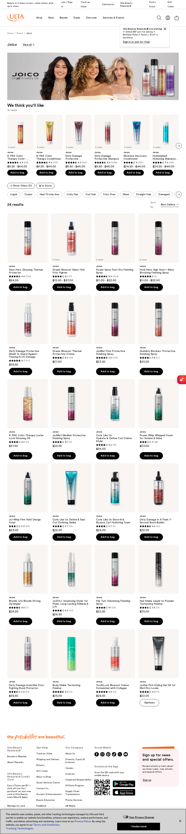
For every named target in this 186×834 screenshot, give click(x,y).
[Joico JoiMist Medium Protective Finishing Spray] (71, 413)
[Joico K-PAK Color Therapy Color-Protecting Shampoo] (20, 141)
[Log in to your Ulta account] (168, 18)
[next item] (179, 146)
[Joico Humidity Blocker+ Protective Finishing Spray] (158, 329)
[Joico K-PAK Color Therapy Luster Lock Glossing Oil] (27, 413)
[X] (164, 28)
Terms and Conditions (46, 825)
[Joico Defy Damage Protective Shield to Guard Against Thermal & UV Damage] (27, 330)
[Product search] (159, 17)
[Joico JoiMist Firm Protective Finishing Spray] (115, 329)
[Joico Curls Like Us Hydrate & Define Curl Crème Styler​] (115, 415)
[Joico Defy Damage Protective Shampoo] (107, 141)
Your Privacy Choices (141, 817)
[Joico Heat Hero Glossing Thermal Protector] (27, 248)
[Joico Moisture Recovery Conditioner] (137, 141)
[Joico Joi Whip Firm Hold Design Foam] (27, 497)
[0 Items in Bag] (176, 18)
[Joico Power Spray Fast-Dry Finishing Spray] (115, 248)
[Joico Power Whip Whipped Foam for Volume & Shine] (158, 413)
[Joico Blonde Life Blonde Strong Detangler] (27, 579)
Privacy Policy (82, 821)
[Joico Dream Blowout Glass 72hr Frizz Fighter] (71, 248)
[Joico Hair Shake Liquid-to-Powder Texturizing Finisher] (158, 579)
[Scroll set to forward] (179, 194)
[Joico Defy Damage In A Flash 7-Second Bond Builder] (158, 497)
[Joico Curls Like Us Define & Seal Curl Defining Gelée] (71, 497)
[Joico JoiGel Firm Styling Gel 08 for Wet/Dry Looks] (158, 663)
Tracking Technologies (19, 828)
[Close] (180, 821)
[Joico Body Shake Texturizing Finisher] (71, 663)
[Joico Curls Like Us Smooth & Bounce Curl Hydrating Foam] (115, 497)
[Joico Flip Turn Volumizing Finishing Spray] (115, 579)
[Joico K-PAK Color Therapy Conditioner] (49, 141)
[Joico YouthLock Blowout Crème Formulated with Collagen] (115, 663)
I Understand (139, 826)
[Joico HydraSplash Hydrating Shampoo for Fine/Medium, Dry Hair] (166, 141)
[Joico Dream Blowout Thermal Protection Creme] (71, 329)
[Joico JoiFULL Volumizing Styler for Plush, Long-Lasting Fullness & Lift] (71, 580)
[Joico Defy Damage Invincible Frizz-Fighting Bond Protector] (27, 663)
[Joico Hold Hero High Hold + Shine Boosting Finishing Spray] (158, 248)
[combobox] (170, 205)
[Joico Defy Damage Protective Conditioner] (78, 141)
